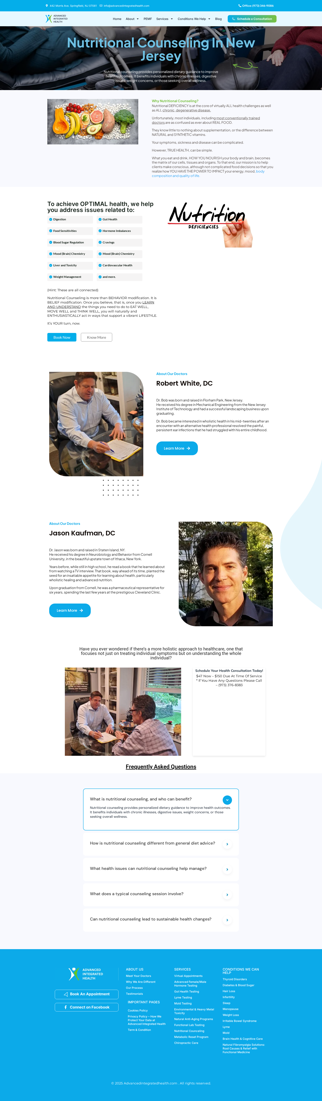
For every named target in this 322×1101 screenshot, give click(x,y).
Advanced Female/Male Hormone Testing (190, 983)
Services (162, 19)
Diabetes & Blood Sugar (238, 985)
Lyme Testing (183, 997)
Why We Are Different (140, 982)
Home (117, 19)
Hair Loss (229, 991)
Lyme (226, 1027)
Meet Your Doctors (138, 976)
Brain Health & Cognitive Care (243, 1039)
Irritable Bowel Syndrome (240, 1021)
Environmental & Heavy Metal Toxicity (194, 1011)
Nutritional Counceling (189, 1031)
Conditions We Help (192, 19)
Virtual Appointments (188, 976)
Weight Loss (231, 1015)
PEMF (148, 19)
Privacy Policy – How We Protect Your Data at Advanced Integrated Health (147, 1020)
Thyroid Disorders (235, 979)
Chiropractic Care (186, 1043)
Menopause (231, 1009)
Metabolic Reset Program (191, 1037)
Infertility (229, 997)
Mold (226, 1033)
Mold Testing (183, 1003)
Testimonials (134, 993)
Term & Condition (139, 1030)
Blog (218, 19)
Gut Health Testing (186, 991)
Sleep (226, 1003)
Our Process (134, 988)
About (130, 19)
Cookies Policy (138, 1010)
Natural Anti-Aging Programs (193, 1019)
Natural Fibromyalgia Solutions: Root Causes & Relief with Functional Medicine (244, 1048)
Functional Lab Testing (189, 1025)
